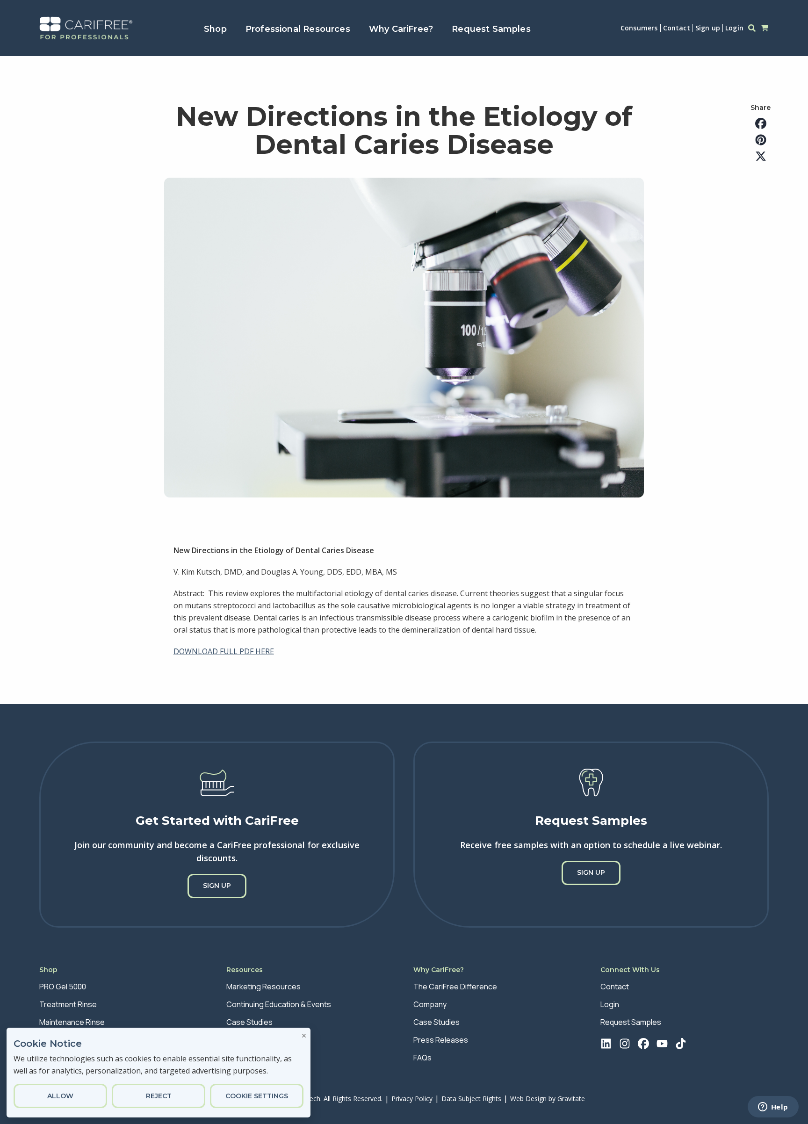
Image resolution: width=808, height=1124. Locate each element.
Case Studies (249, 1022)
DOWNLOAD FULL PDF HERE (223, 651)
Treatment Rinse (68, 1004)
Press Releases (440, 1040)
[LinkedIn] (607, 1045)
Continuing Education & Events (278, 1004)
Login (734, 27)
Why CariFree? (401, 29)
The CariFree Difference (455, 986)
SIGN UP (591, 872)
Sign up (707, 27)
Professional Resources (297, 29)
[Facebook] (645, 1045)
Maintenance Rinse (72, 1022)
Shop (215, 29)
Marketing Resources (263, 986)
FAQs (422, 1057)
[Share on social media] (760, 123)
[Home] (86, 28)
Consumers (639, 27)
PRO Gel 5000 (62, 986)
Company (430, 1004)
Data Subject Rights (471, 1098)
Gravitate (571, 1098)
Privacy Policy (412, 1098)
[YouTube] (663, 1045)
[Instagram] (626, 1045)
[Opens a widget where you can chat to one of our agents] (773, 1107)
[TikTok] (682, 1045)
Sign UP (217, 885)
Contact (676, 27)
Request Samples (491, 29)
